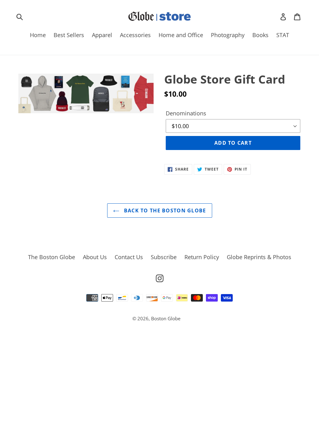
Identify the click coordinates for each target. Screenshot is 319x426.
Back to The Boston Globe (164, 210)
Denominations (186, 113)
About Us (95, 257)
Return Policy (201, 257)
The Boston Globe (51, 257)
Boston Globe (165, 318)
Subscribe (164, 257)
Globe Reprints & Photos (259, 257)
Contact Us (129, 257)
